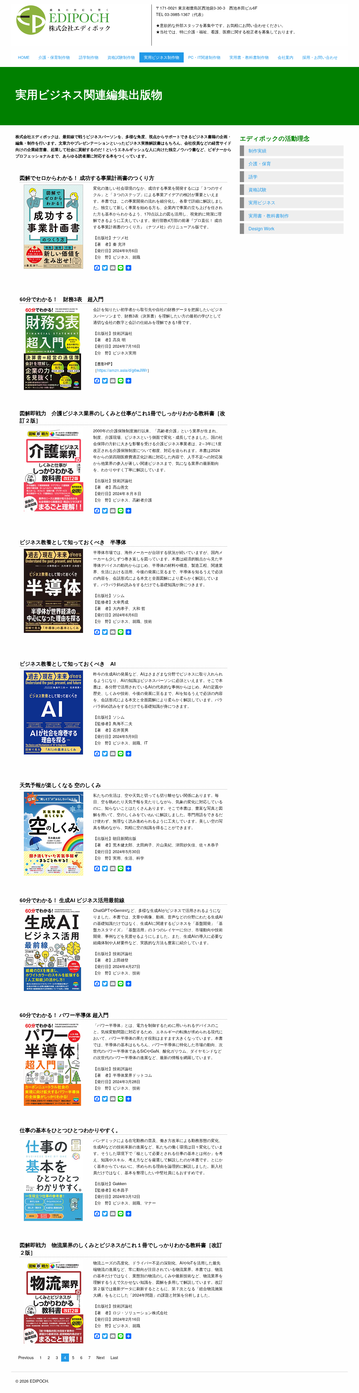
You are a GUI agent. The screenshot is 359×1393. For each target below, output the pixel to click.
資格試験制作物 (121, 57)
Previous (26, 1357)
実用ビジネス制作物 (161, 57)
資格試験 (257, 189)
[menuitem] (23, 57)
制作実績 (257, 150)
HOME (23, 57)
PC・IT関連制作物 (204, 57)
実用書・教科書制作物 (249, 57)
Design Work (261, 228)
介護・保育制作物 (54, 57)
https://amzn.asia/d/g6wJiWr (122, 370)
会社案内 (285, 57)
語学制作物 (88, 57)
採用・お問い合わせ (320, 57)
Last (114, 1357)
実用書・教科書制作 (268, 215)
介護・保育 (259, 163)
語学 (252, 176)
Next (100, 1357)
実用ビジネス (261, 202)
